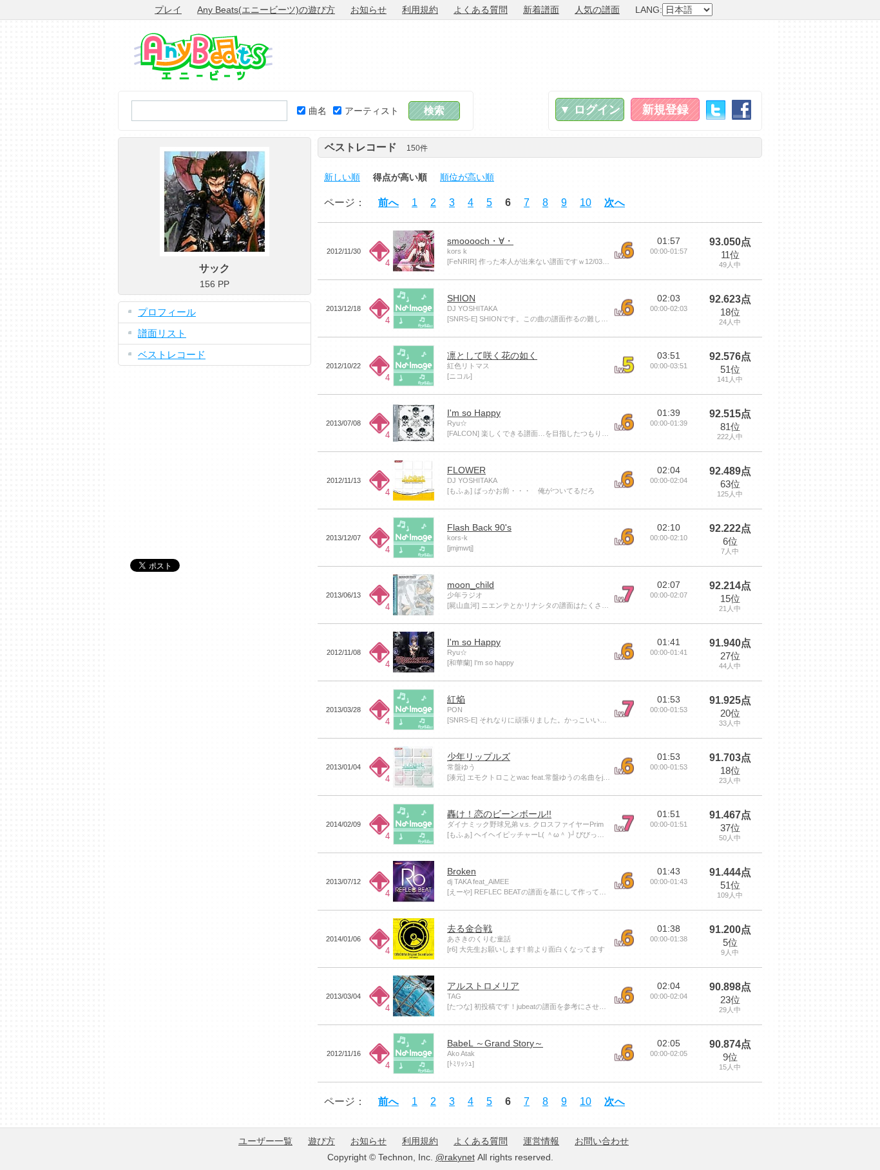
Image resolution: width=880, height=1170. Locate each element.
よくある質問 (481, 10)
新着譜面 (541, 10)
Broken (461, 871)
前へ (388, 202)
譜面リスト (162, 333)
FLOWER (466, 470)
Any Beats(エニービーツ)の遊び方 (266, 10)
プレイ (168, 10)
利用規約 (420, 10)
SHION (461, 298)
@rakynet (455, 1157)
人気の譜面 (597, 10)
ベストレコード (172, 354)
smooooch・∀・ (480, 241)
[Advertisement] (527, 55)
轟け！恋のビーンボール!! (499, 814)
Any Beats (203, 56)
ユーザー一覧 (265, 1141)
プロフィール (167, 312)
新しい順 (342, 177)
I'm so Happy (474, 413)
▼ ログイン (589, 109)
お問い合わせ (602, 1141)
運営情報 (541, 1141)
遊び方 (321, 1141)
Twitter (715, 110)
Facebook (741, 110)
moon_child (470, 585)
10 (585, 202)
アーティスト (372, 111)
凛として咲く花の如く (492, 355)
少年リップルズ (478, 756)
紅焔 (456, 699)
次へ (614, 202)
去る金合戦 (469, 928)
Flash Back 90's (479, 527)
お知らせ (368, 10)
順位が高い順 (467, 177)
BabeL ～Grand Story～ (495, 1043)
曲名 (318, 111)
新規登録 (665, 109)
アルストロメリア (483, 986)
